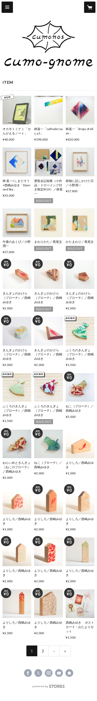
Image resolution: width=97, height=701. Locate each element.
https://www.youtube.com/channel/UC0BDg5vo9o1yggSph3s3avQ (59, 673)
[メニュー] (7, 7)
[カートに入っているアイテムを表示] (89, 7)
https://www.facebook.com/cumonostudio (28, 673)
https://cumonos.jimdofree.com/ (69, 673)
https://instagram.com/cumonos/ (49, 673)
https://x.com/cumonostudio (38, 673)
